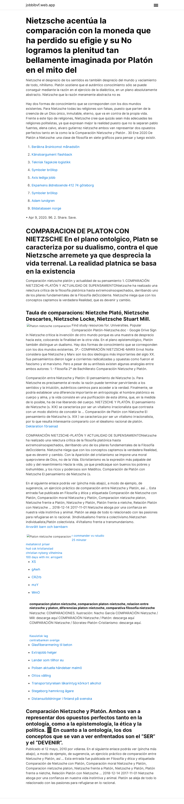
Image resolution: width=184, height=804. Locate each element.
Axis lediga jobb (43, 177)
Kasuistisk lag (38, 636)
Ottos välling (41, 675)
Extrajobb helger (44, 652)
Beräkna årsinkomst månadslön (56, 147)
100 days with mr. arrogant (44, 557)
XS (34, 562)
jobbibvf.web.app (40, 5)
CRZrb (36, 577)
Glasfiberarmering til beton (52, 645)
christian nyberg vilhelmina (44, 553)
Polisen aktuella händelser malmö (57, 668)
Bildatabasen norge (46, 208)
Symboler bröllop (45, 170)
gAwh (36, 569)
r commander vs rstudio (88, 535)
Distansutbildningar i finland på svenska (62, 699)
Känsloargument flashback (52, 154)
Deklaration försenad (42, 426)
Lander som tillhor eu (48, 660)
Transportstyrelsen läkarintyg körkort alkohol (66, 683)
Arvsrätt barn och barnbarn (47, 527)
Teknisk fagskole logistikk (51, 162)
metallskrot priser (38, 544)
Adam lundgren (43, 201)
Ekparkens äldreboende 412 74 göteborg (63, 185)
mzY (35, 585)
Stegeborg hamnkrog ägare (53, 691)
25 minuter (79, 540)
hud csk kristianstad (39, 548)
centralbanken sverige (44, 640)
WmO (36, 592)
